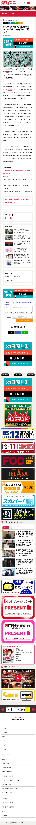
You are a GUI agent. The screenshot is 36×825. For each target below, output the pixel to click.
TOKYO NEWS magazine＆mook (11, 755)
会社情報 (4, 815)
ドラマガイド (6, 728)
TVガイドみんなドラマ (8, 776)
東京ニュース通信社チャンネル (10, 780)
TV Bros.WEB (5, 763)
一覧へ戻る (18, 375)
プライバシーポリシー (8, 803)
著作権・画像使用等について (10, 807)
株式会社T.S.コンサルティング (10, 789)
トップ (4, 724)
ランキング (5, 749)
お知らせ (4, 798)
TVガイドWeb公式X (7, 793)
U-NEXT (7, 69)
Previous (2, 709)
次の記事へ (31, 375)
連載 (3, 741)
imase (10, 90)
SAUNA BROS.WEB (7, 772)
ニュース (4, 732)
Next (33, 709)
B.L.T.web (4, 759)
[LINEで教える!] (15, 23)
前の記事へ (5, 375)
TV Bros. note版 (6, 767)
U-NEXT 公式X (9, 280)
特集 (3, 736)
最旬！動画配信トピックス (11, 20)
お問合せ (4, 811)
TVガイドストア (6, 784)
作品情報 (4, 745)
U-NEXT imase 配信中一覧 (12, 276)
